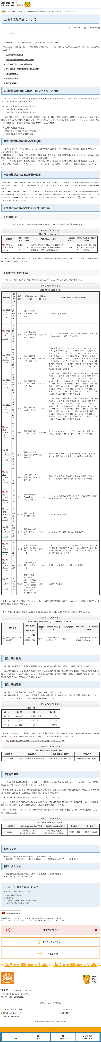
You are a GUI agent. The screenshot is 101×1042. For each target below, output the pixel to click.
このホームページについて (12, 1009)
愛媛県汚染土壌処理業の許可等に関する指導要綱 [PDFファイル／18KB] (38, 741)
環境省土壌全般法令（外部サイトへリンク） (23, 856)
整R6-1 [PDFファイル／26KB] (6, 565)
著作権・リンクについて (12, 1013)
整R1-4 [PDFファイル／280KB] (6, 477)
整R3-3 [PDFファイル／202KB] (6, 532)
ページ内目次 (9, 34)
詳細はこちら (11, 813)
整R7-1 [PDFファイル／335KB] (8, 247)
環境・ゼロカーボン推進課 (52, 11)
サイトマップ (67, 1009)
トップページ (11, 11)
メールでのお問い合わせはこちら (17, 903)
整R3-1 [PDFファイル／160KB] (6, 497)
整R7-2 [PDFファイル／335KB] (6, 584)
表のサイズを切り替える (50, 230)
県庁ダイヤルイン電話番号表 (50, 1003)
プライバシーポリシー (11, 1017)
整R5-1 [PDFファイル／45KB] (6, 549)
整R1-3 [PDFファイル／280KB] (6, 455)
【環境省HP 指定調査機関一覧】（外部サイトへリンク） (28, 797)
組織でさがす (22, 11)
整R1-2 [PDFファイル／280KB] (6, 432)
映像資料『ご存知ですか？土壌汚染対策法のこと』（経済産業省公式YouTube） (37, 859)
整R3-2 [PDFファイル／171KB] (6, 514)
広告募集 (65, 1013)
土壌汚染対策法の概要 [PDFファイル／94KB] (32, 90)
